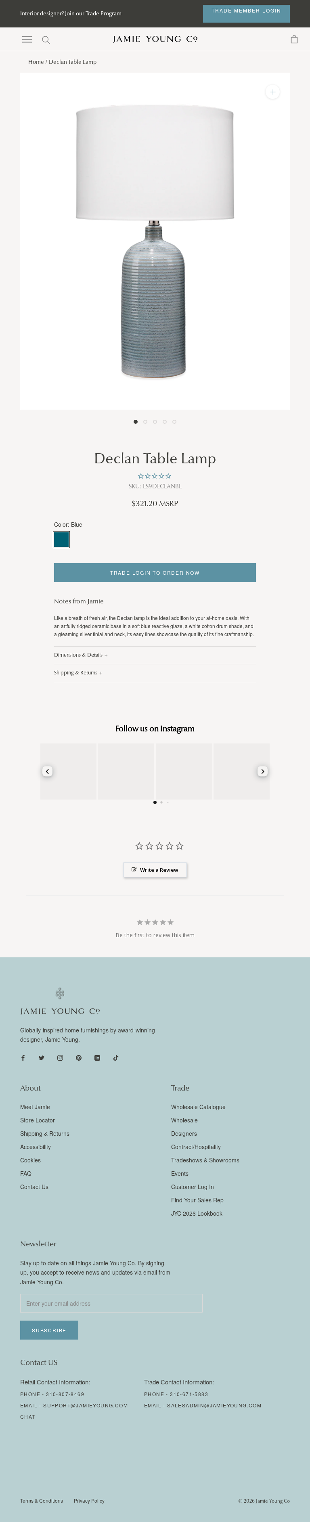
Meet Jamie (35, 1107)
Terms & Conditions (41, 1500)
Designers (184, 1133)
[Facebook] (23, 1057)
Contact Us (34, 1187)
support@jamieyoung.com (85, 1405)
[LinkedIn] (97, 1057)
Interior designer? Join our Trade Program (70, 13)
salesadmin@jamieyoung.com (214, 1405)
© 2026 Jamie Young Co (264, 1501)
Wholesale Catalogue (198, 1107)
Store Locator (37, 1120)
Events (180, 1173)
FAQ (25, 1173)
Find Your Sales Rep (197, 1200)
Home (36, 62)
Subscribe (49, 1330)
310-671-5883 (189, 1393)
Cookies (30, 1160)
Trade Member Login (246, 10)
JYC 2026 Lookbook (196, 1213)
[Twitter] (41, 1057)
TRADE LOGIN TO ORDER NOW (155, 572)
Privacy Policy (89, 1500)
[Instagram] (60, 1057)
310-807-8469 (65, 1393)
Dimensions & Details (78, 655)
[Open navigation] (27, 39)
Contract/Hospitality (196, 1147)
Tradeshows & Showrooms (205, 1160)
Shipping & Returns (75, 673)
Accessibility (35, 1147)
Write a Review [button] (159, 869)
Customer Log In (192, 1187)
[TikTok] (116, 1057)
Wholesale (184, 1120)
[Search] (46, 39)
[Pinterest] (79, 1057)
